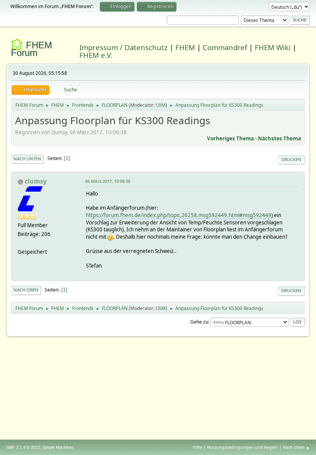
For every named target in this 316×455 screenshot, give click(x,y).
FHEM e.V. (96, 55)
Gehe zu (199, 321)
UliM (161, 105)
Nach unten (27, 159)
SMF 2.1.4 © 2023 (23, 447)
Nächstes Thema (279, 138)
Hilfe (197, 447)
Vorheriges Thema (230, 138)
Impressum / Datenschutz (123, 47)
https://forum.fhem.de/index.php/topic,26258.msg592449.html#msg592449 (178, 215)
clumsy (36, 181)
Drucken (291, 159)
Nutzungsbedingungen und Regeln (242, 447)
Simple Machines (58, 447)
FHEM (185, 47)
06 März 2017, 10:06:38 (107, 181)
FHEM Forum (31, 49)
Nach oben (26, 290)
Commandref (225, 47)
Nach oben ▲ (296, 447)
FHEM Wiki (273, 47)
